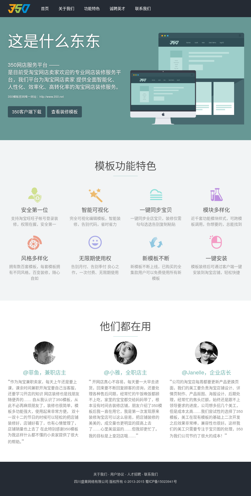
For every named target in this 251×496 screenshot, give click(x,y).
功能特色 (92, 8)
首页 (45, 8)
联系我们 (143, 8)
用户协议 (117, 474)
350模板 (22, 8)
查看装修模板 (64, 111)
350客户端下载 (26, 111)
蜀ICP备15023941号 (161, 481)
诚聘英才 (117, 8)
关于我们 (66, 8)
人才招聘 (134, 474)
